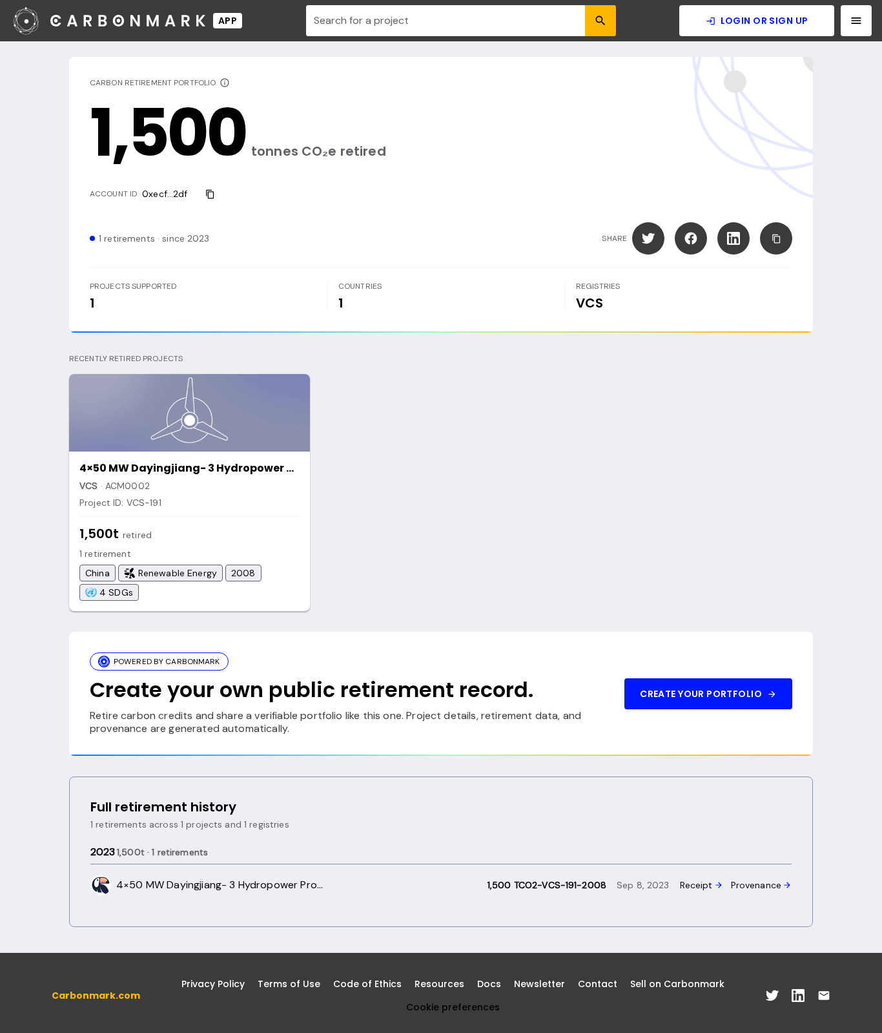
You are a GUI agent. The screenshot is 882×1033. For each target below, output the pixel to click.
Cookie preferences (453, 1007)
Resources (439, 984)
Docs (489, 984)
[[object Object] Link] (772, 995)
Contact (597, 984)
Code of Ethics (367, 984)
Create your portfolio (701, 693)
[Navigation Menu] (856, 20)
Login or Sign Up (764, 20)
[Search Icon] (600, 20)
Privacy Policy (213, 984)
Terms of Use (289, 984)
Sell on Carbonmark (677, 984)
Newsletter (539, 984)
